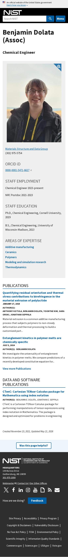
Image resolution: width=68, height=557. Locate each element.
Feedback (37, 500)
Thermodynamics (15, 267)
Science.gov (31, 545)
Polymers (11, 257)
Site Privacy (15, 518)
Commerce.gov (14, 545)
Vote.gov (57, 545)
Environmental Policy (47, 532)
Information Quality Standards (43, 538)
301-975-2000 (9, 477)
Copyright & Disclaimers (19, 525)
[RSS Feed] (49, 490)
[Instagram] (28, 490)
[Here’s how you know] (34, 4)
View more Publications (17, 368)
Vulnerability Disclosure (46, 525)
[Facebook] (13, 490)
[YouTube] (35, 490)
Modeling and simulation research (25, 262)
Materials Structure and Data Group (26, 149)
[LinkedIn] (20, 490)
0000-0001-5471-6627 (17, 170)
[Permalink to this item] (30, 285)
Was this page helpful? (33, 445)
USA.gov (45, 545)
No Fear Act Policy (16, 532)
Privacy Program (48, 518)
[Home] (13, 12)
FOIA (31, 532)
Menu (60, 18)
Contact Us (23, 483)
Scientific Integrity (15, 538)
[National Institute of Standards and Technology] (26, 460)
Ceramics (11, 252)
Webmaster (8, 483)
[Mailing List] (57, 490)
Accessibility (30, 518)
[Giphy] (42, 490)
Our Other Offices (38, 483)
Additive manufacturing (19, 247)
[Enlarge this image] (34, 103)
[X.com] (6, 490)
